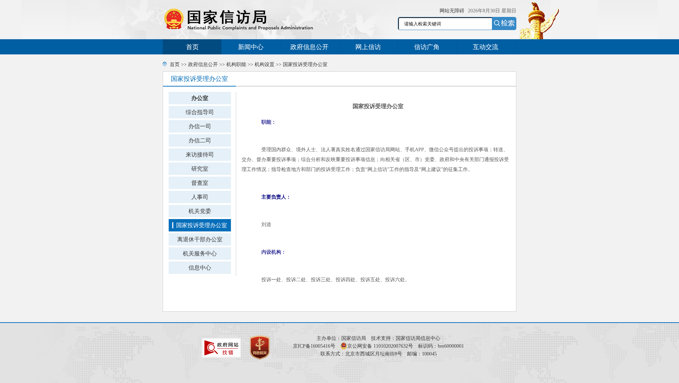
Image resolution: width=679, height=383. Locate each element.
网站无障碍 (452, 10)
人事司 (199, 197)
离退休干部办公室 (199, 239)
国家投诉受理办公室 (305, 64)
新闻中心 (250, 47)
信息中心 (199, 268)
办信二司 (199, 140)
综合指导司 (200, 112)
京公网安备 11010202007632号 (380, 346)
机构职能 (236, 64)
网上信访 (368, 47)
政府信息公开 (309, 47)
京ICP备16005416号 (314, 346)
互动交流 (485, 47)
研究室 (199, 169)
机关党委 (199, 211)
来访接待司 (200, 155)
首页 (192, 47)
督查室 (199, 183)
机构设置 (264, 64)
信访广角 (427, 47)
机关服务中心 (200, 254)
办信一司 (199, 126)
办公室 (199, 98)
